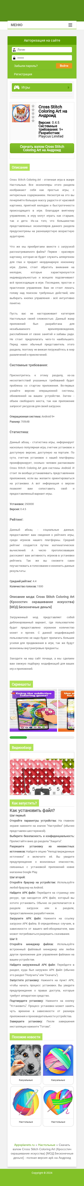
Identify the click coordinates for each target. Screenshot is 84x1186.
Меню (17, 25)
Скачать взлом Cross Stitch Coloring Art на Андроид (42, 148)
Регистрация (23, 74)
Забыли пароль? (26, 66)
